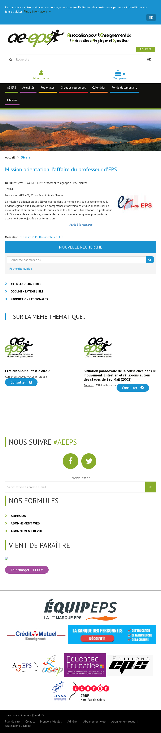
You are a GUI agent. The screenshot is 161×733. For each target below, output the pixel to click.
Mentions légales (51, 721)
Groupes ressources (73, 87)
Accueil (10, 157)
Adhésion (18, 516)
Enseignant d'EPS (28, 236)
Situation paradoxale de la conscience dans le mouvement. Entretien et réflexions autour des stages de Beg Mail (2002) (41, 375)
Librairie (12, 100)
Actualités (28, 87)
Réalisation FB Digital (18, 726)
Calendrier (98, 87)
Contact (30, 721)
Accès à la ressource (80, 225)
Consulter (51, 387)
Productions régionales (29, 299)
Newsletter (80, 477)
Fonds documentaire (124, 87)
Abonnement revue (27, 531)
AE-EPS (11, 87)
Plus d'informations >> (37, 11)
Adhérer (146, 49)
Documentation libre (51, 236)
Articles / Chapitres (26, 284)
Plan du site (12, 721)
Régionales (48, 87)
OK (151, 17)
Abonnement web (25, 523)
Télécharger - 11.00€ (26, 569)
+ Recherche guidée (19, 269)
